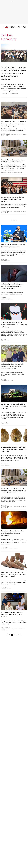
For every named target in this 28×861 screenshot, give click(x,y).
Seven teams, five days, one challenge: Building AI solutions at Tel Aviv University (13, 199)
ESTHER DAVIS (5, 340)
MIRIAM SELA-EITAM (6, 465)
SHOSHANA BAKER (6, 260)
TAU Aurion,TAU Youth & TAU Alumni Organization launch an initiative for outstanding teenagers (13, 124)
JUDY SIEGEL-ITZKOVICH (7, 299)
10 (18, 634)
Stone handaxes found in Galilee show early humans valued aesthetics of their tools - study (14, 449)
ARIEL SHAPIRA (14, 93)
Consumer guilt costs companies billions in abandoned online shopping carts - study (14, 324)
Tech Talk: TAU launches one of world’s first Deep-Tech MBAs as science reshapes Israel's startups (13, 73)
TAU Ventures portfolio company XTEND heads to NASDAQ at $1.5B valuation (12, 614)
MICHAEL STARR (5, 423)
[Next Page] (21, 635)
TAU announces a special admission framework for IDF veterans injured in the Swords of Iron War (13, 490)
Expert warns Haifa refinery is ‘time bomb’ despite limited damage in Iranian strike (12, 533)
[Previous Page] (7, 635)
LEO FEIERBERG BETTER (7, 380)
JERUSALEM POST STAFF (7, 134)
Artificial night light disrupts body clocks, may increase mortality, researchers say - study (12, 366)
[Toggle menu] (3, 27)
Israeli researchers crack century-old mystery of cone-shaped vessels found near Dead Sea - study (13, 574)
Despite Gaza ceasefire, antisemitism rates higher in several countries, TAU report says (13, 406)
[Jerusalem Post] (15, 27)
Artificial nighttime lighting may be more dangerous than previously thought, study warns (12, 286)
